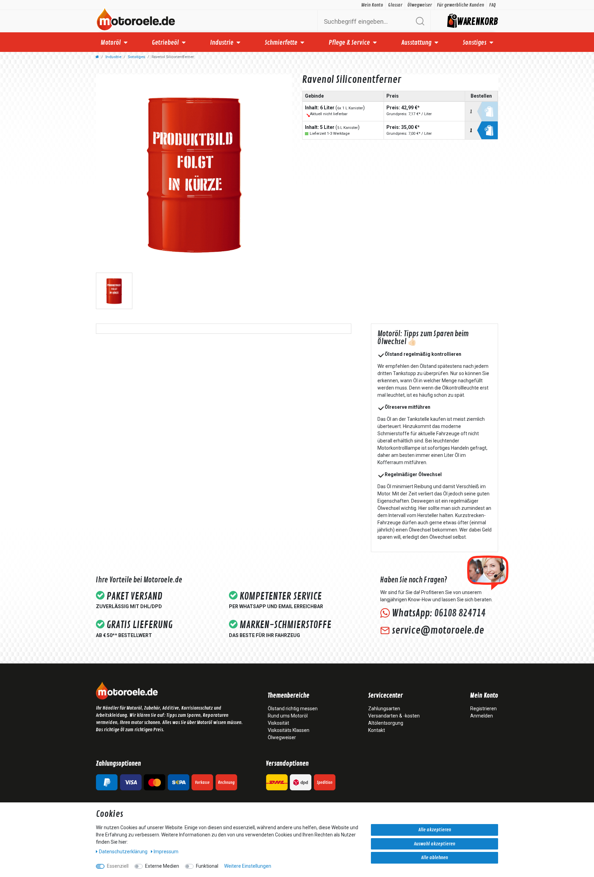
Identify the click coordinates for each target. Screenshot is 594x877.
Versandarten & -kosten (394, 716)
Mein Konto (372, 5)
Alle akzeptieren (434, 830)
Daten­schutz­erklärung (123, 851)
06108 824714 (459, 613)
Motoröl (111, 43)
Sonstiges (474, 43)
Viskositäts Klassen (288, 730)
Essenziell (118, 866)
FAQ (492, 5)
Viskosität (278, 723)
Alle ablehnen (434, 857)
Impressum (166, 851)
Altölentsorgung (385, 723)
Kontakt (376, 730)
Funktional (207, 866)
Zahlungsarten (384, 708)
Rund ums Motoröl (288, 716)
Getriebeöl (165, 43)
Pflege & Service (349, 43)
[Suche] (420, 21)
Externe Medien (162, 866)
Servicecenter (385, 695)
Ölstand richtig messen (293, 708)
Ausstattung (416, 43)
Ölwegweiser (419, 5)
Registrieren (483, 708)
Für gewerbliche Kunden (460, 5)
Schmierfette (281, 43)
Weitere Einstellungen (247, 866)
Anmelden (481, 716)
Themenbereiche (288, 695)
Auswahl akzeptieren (434, 844)
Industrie (221, 43)
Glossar (395, 5)
